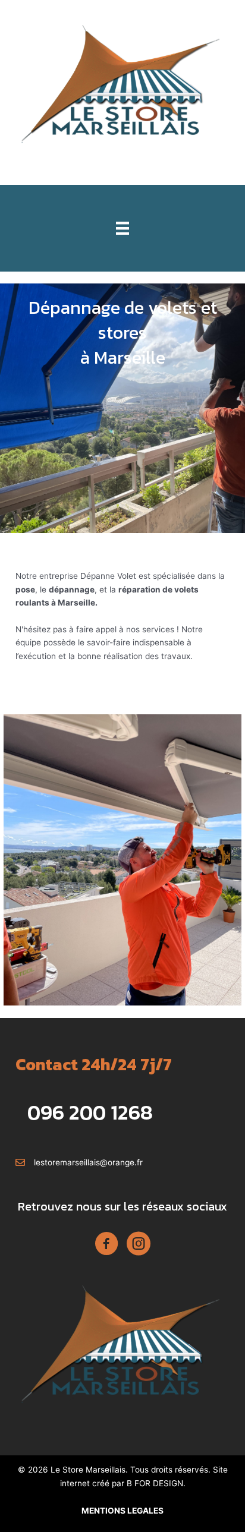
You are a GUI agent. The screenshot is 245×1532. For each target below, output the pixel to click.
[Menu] (122, 228)
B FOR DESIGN (155, 1483)
